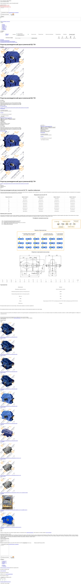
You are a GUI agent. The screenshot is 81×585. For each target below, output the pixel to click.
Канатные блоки (41, 34)
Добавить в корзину (12, 119)
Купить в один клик (4, 119)
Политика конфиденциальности (5, 581)
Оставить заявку (71, 34)
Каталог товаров (9, 37)
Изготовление (2, 108)
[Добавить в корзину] (1, 339)
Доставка (1, 112)
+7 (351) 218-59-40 (19, 33)
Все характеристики (3, 106)
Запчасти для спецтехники (49, 34)
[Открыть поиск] (1, 22)
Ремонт (3, 563)
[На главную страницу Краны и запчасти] (40, 21)
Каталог (3, 24)
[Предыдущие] (1, 321)
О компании (4, 29)
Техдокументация (58, 34)
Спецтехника (4, 27)
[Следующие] (1, 530)
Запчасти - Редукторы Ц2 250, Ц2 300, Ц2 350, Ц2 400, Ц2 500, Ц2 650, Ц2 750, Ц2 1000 (14, 107)
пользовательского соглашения (13, 12)
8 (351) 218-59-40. (3, 318)
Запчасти (3, 25)
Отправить (2, 559)
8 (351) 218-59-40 (3, 570)
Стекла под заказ (33, 34)
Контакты (3, 28)
